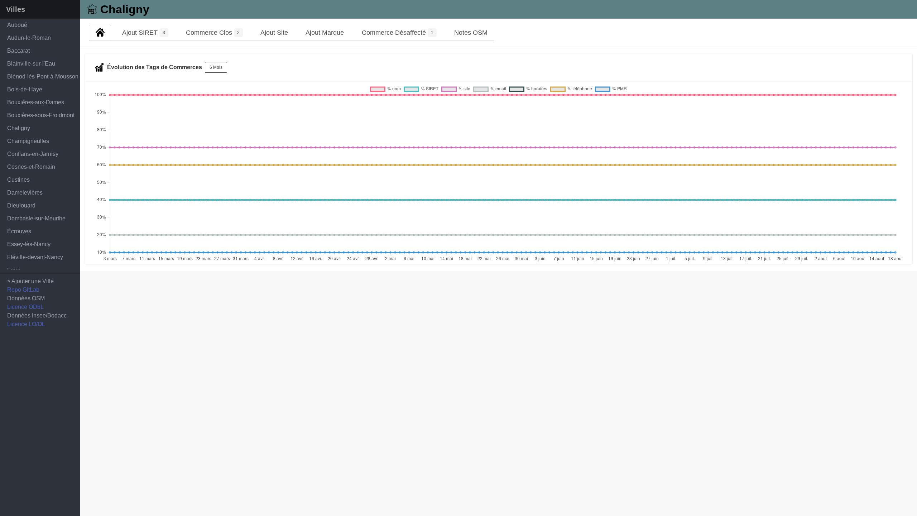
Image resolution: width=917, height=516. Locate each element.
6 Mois (216, 67)
